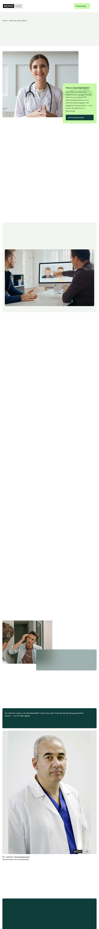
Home (4, 20)
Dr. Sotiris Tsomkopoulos (16, 857)
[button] (94, 6)
